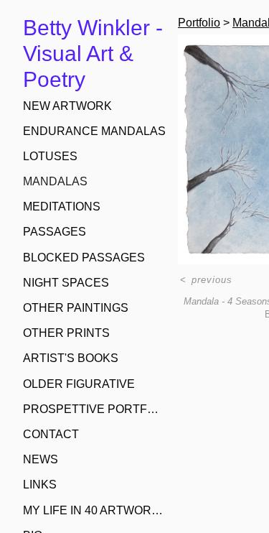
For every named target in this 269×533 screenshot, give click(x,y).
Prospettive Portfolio (94, 409)
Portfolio (199, 23)
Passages (54, 232)
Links (40, 484)
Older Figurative (79, 384)
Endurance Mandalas (94, 131)
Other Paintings (75, 308)
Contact (51, 434)
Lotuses (50, 156)
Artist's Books (70, 358)
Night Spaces (66, 283)
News (40, 459)
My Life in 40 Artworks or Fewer (94, 510)
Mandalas (55, 181)
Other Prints (66, 333)
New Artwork (67, 106)
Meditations (61, 206)
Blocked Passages (84, 257)
